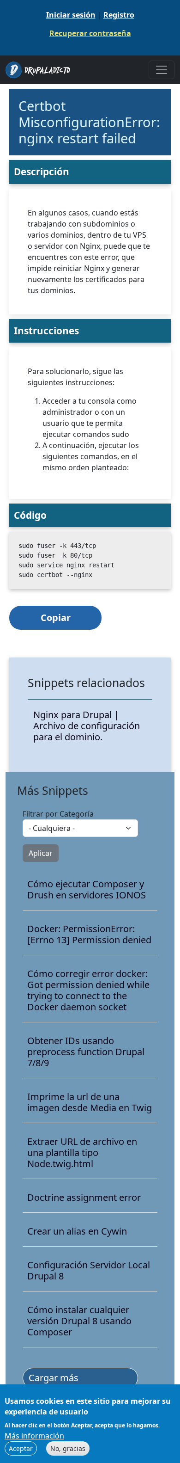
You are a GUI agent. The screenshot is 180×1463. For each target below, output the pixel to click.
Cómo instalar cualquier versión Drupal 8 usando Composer (79, 1321)
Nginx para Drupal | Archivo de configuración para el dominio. (86, 726)
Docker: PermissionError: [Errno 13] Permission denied (89, 934)
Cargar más (53, 1377)
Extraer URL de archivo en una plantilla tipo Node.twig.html (82, 1152)
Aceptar (21, 1448)
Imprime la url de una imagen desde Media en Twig (89, 1102)
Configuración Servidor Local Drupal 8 (88, 1271)
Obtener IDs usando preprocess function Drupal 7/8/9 (85, 1052)
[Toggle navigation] (161, 70)
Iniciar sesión (71, 15)
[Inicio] (42, 69)
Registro (118, 15)
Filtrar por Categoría (58, 814)
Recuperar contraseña (90, 33)
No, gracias (67, 1448)
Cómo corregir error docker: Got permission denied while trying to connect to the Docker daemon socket (88, 990)
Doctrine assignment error (84, 1197)
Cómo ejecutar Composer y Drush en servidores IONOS (86, 890)
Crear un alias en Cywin (77, 1231)
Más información (34, 1436)
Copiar (56, 617)
